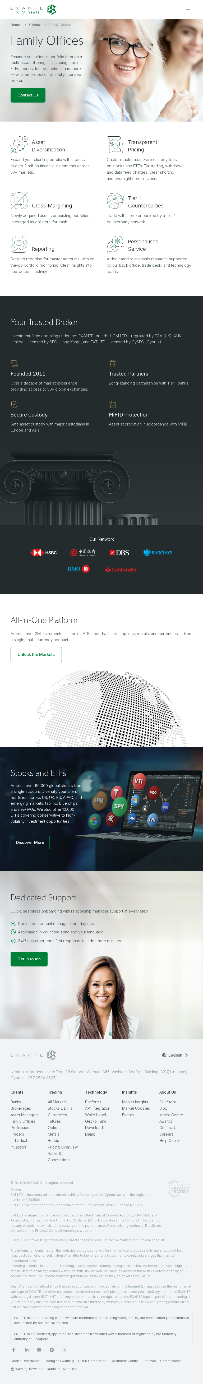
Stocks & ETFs (60, 1108)
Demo (90, 1134)
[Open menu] (187, 9)
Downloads (95, 1127)
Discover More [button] (30, 842)
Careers (166, 1134)
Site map (149, 1361)
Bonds (53, 1140)
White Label (95, 1115)
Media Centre (171, 1115)
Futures (54, 1121)
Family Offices (23, 1121)
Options (54, 1127)
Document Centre (124, 1361)
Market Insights (135, 1102)
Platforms (93, 1102)
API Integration (97, 1108)
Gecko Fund (96, 1121)
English (175, 1055)
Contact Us (168, 1127)
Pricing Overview (63, 1147)
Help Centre (170, 1140)
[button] (36, 654)
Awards (165, 1121)
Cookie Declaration (25, 1361)
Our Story (167, 1102)
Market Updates (136, 1108)
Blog (163, 1108)
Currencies (57, 1115)
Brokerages (21, 1108)
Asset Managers (25, 1115)
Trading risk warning (59, 1361)
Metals (53, 1134)
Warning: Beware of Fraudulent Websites (46, 1369)
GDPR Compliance (92, 1361)
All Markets (57, 1102)
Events (128, 1115)
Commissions (171, 1361)
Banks (16, 1102)
